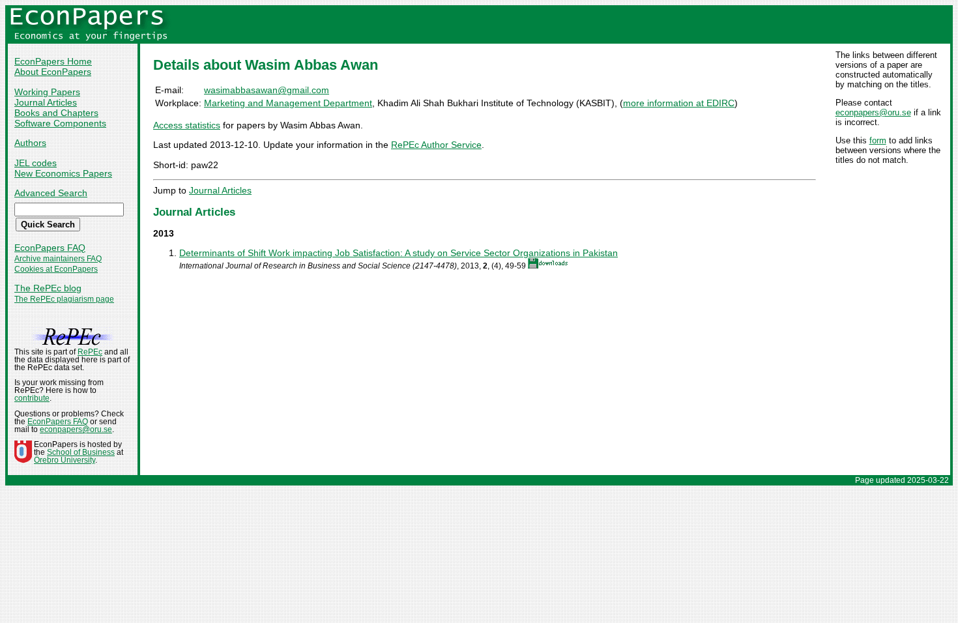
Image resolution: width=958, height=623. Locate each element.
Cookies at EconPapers (56, 269)
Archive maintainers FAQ (58, 259)
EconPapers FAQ (49, 247)
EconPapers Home (53, 61)
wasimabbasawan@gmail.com (266, 90)
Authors (30, 143)
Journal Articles (45, 102)
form (877, 140)
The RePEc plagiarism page (64, 299)
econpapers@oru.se (873, 112)
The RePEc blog (47, 288)
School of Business (81, 452)
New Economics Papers (63, 173)
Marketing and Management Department (288, 103)
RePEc (90, 352)
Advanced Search (50, 193)
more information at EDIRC (678, 103)
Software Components (60, 123)
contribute (32, 398)
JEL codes (35, 163)
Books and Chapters (56, 113)
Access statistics (186, 125)
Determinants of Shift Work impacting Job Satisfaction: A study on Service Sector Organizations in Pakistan (398, 253)
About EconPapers (52, 71)
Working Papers (47, 92)
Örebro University (64, 460)
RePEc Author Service (436, 144)
